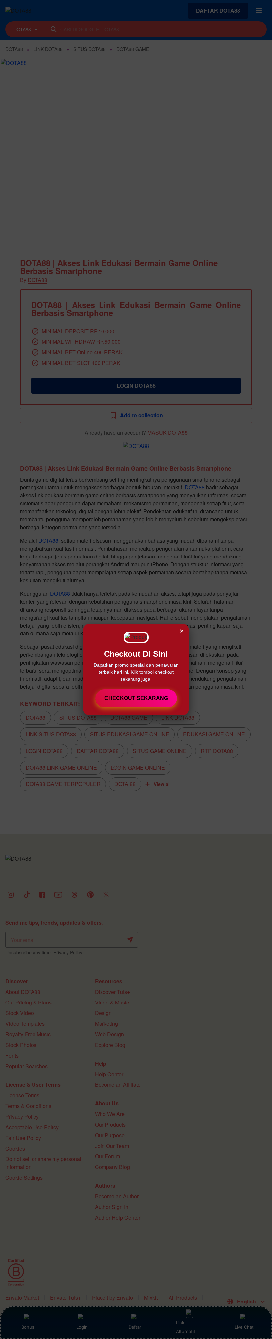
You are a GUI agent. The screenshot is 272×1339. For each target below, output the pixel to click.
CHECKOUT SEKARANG (136, 698)
